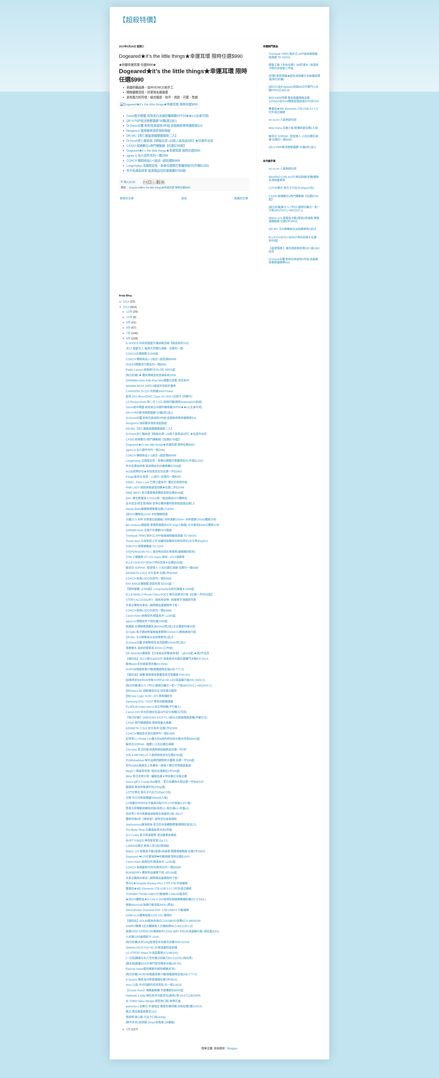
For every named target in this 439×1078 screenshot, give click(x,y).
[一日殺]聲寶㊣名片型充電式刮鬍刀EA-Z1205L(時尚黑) (159, 958)
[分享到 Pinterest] (162, 182)
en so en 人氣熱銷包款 (283, 119)
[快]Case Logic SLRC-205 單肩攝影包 (149, 696)
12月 (129, 311)
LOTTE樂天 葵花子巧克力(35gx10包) (291, 188)
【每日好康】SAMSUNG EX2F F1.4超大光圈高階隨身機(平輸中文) (166, 717)
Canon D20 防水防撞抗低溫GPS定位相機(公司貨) (156, 712)
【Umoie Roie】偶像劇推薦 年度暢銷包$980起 (154, 990)
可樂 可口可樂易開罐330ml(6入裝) (147, 797)
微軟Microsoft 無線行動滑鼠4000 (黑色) (150, 904)
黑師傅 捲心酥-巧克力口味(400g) (146, 1017)
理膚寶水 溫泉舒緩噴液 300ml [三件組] (149, 648)
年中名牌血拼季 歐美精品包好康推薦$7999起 (156, 170)
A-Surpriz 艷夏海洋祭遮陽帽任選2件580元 (151, 979)
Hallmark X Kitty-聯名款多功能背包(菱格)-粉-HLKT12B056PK (163, 995)
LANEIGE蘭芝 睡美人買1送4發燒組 (147, 845)
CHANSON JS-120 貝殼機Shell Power (149, 391)
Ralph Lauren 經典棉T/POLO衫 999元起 (150, 369)
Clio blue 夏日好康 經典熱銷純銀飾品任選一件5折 (156, 749)
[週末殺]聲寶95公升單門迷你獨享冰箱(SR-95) (153, 963)
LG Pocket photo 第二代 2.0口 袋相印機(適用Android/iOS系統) (164, 402)
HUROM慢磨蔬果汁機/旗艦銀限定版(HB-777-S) (155, 669)
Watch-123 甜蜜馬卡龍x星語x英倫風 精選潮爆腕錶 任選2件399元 (294, 220)
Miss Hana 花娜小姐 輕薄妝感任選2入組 (293, 128)
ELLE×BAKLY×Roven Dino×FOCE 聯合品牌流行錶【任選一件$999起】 (170, 594)
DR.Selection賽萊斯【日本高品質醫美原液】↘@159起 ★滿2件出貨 (167, 653)
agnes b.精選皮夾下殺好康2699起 (147, 621)
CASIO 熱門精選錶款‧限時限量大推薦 (148, 722)
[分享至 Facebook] (158, 182)
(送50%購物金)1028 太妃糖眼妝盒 (147, 514)
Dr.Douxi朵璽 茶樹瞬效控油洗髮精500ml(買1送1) (156, 642)
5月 (128, 1029)
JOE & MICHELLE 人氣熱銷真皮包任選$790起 (154, 755)
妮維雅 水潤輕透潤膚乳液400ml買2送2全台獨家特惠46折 (160, 626)
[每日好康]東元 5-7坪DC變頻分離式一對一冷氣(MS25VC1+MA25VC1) (294, 209)
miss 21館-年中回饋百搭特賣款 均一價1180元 (154, 985)
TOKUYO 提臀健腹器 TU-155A (144, 546)
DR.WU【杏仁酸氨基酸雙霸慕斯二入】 (152, 135)
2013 (126, 307)
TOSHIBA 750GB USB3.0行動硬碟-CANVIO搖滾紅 (157, 894)
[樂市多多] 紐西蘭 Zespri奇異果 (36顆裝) (150, 1022)
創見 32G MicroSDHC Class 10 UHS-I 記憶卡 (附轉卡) (159, 396)
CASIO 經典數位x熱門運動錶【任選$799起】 (156, 145)
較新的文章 (127, 198)
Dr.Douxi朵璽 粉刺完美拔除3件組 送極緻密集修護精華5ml (164, 125)
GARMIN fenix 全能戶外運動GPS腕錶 (149, 530)
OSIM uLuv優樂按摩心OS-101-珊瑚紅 (149, 915)
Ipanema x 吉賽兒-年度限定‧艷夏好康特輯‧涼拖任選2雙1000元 (164, 1006)
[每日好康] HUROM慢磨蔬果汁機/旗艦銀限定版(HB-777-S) (161, 974)
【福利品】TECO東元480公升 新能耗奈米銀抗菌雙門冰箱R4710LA (167, 658)
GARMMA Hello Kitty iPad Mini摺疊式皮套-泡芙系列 (157, 380)
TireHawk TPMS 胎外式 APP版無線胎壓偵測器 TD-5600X (161, 535)
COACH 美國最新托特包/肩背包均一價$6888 (153, 867)
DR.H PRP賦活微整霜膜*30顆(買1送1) (151, 121)
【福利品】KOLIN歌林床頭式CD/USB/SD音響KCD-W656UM (163, 920)
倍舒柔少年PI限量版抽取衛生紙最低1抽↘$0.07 (154, 813)
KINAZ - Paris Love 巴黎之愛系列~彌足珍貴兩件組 (156, 482)
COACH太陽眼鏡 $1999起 (142, 353)
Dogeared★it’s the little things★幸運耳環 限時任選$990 (163, 150)
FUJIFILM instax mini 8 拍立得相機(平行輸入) (153, 706)
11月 (129, 317)
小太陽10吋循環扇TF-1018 (142, 937)
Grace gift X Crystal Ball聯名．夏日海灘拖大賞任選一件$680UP (165, 781)
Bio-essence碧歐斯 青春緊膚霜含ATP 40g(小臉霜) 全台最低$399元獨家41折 (173, 525)
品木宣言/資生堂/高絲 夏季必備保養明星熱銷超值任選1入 (160, 503)
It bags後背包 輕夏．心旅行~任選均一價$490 (153, 476)
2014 (126, 301)
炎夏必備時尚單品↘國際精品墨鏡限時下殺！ (153, 605)
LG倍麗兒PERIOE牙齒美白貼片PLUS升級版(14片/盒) (158, 803)
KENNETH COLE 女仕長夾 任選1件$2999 (151, 573)
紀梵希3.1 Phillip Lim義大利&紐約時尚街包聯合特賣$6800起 (163, 738)
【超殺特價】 (139, 20)
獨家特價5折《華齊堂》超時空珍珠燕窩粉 (151, 819)
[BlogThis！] (149, 182)
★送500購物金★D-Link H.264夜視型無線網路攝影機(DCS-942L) (166, 899)
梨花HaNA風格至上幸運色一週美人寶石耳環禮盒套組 (158, 765)
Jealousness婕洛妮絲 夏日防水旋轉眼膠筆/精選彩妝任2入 (161, 824)
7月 (128, 333)
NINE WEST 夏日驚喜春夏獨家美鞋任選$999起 (155, 492)
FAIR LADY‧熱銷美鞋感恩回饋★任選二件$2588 (155, 487)
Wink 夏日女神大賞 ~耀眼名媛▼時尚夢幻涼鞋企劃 (156, 776)
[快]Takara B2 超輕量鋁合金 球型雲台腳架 (151, 690)
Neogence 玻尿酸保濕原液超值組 (148, 130)
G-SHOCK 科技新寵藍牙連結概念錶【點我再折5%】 (158, 343)
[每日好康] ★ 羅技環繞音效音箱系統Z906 (151, 375)
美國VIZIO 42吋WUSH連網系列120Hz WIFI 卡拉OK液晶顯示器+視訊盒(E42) (172, 931)
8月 (128, 327)
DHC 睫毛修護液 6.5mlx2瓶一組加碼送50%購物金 (156, 498)
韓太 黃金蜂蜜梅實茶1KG (141, 1011)
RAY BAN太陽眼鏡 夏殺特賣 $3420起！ (150, 583)
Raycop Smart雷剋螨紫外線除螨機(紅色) (150, 969)
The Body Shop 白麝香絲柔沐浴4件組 (149, 829)
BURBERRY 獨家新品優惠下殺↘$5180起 (151, 872)
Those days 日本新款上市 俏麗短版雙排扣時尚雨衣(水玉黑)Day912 (167, 541)
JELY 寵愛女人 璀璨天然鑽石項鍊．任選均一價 (154, 348)
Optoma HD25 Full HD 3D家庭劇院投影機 (151, 947)
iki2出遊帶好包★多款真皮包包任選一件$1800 (154, 471)
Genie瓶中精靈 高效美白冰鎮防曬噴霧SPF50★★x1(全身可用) (167, 116)
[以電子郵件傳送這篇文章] (145, 182)
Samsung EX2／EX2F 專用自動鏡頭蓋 (149, 701)
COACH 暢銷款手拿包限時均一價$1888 (150, 733)
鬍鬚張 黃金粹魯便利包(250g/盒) (146, 787)
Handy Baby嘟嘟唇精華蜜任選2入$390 (150, 509)
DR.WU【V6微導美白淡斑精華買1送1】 (293, 229)
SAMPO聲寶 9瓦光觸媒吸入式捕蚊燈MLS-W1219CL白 (159, 926)
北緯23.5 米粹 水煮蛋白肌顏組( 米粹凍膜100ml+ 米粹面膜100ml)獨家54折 (171, 519)
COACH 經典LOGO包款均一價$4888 (148, 578)
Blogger (232, 1048)
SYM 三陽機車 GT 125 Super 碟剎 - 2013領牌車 (155, 557)
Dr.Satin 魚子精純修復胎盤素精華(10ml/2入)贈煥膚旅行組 (161, 632)
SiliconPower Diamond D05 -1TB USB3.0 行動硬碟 (157, 910)
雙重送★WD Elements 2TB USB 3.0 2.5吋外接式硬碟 (158, 888)
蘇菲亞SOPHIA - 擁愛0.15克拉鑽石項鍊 (150, 744)
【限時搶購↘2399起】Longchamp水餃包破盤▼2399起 (160, 589)
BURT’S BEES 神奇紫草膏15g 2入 (147, 840)
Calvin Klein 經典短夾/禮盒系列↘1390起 (151, 615)
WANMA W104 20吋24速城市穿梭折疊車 (151, 386)
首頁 (184, 198)
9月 (128, 322)
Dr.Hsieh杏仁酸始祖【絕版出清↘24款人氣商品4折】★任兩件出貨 (169, 140)
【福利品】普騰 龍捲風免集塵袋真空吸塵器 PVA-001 (158, 674)
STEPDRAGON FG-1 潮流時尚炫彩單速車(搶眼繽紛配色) (160, 551)
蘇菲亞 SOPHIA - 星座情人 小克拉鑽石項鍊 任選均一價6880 (162, 567)
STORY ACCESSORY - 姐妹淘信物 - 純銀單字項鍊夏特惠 (161, 599)
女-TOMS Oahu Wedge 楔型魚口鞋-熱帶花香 (153, 1001)
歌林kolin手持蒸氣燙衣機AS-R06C (147, 664)
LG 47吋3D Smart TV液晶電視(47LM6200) (152, 953)
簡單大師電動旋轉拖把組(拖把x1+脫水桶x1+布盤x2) (157, 808)
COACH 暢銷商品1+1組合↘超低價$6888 (153, 160)
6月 (128, 338)
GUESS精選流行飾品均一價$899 (146, 364)
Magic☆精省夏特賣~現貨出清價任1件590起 (153, 771)
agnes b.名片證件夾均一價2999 (147, 155)
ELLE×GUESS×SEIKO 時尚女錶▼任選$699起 (154, 562)
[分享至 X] (154, 182)
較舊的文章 (241, 198)
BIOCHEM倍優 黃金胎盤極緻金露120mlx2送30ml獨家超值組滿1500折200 (294, 99)
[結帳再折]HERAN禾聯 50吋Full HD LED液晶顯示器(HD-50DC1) (165, 680)
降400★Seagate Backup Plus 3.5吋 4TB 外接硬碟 (156, 883)
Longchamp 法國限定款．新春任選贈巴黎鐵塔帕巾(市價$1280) (167, 165)
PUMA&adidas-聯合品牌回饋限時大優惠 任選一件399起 (160, 760)
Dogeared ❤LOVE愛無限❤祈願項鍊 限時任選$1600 (158, 856)
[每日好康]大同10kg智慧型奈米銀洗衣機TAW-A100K (158, 942)
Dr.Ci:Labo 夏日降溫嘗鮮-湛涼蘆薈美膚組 (151, 835)
